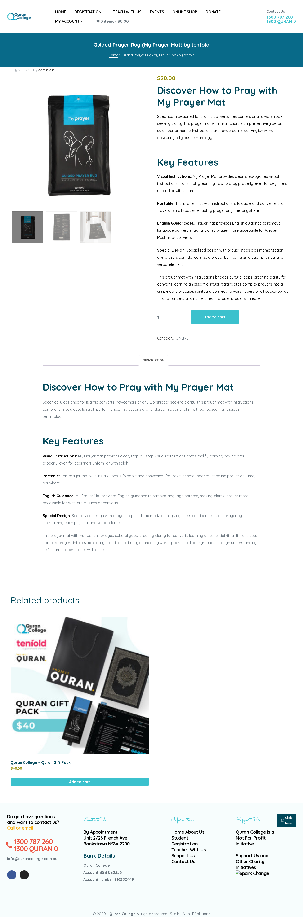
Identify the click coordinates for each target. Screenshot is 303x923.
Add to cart (214, 317)
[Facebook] (11, 874)
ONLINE (182, 338)
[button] (286, 820)
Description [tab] (153, 360)
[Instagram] (24, 874)
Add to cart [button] (79, 781)
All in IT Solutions (196, 913)
